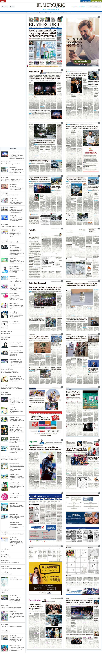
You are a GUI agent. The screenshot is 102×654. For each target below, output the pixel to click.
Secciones (5, 6)
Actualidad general (50, 12)
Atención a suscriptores (79, 6)
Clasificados (66, 12)
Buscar (12, 6)
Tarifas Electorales (85, 1)
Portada (28, 12)
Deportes (59, 12)
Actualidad (34, 12)
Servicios (73, 12)
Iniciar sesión (97, 6)
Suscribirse (89, 6)
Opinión (41, 12)
